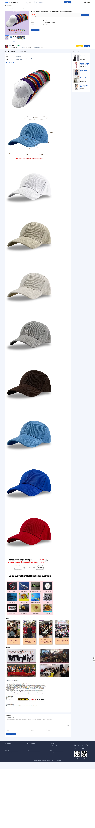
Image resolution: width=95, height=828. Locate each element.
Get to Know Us (8, 743)
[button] (87, 2)
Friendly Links (52, 752)
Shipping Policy (7, 750)
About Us (6, 745)
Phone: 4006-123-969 (53, 745)
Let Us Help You (31, 743)
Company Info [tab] (22, 51)
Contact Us (52, 743)
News (28, 750)
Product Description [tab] (10, 51)
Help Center (29, 745)
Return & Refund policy (8, 752)
